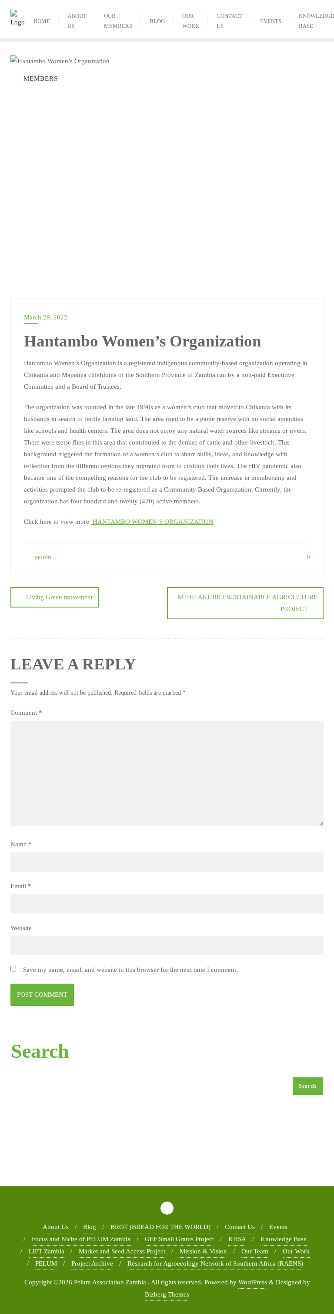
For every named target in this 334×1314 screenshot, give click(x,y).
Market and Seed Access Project (122, 1251)
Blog (89, 1226)
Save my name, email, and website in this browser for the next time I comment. (130, 969)
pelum (42, 556)
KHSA (237, 1239)
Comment (26, 712)
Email (20, 886)
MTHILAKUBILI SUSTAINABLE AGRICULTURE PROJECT (247, 603)
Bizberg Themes (167, 1294)
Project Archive (92, 1263)
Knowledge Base (284, 1239)
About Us (56, 1226)
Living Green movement (59, 597)
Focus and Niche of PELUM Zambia (81, 1239)
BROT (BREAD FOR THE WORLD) (160, 1226)
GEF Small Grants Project (179, 1239)
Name (21, 844)
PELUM (46, 1263)
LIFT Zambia (46, 1251)
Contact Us (240, 1226)
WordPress (252, 1282)
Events (278, 1226)
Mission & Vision (203, 1251)
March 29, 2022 (45, 317)
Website (21, 927)
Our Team (254, 1251)
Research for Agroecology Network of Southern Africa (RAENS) (215, 1263)
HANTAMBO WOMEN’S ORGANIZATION (152, 521)
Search (40, 1051)
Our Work (296, 1251)
